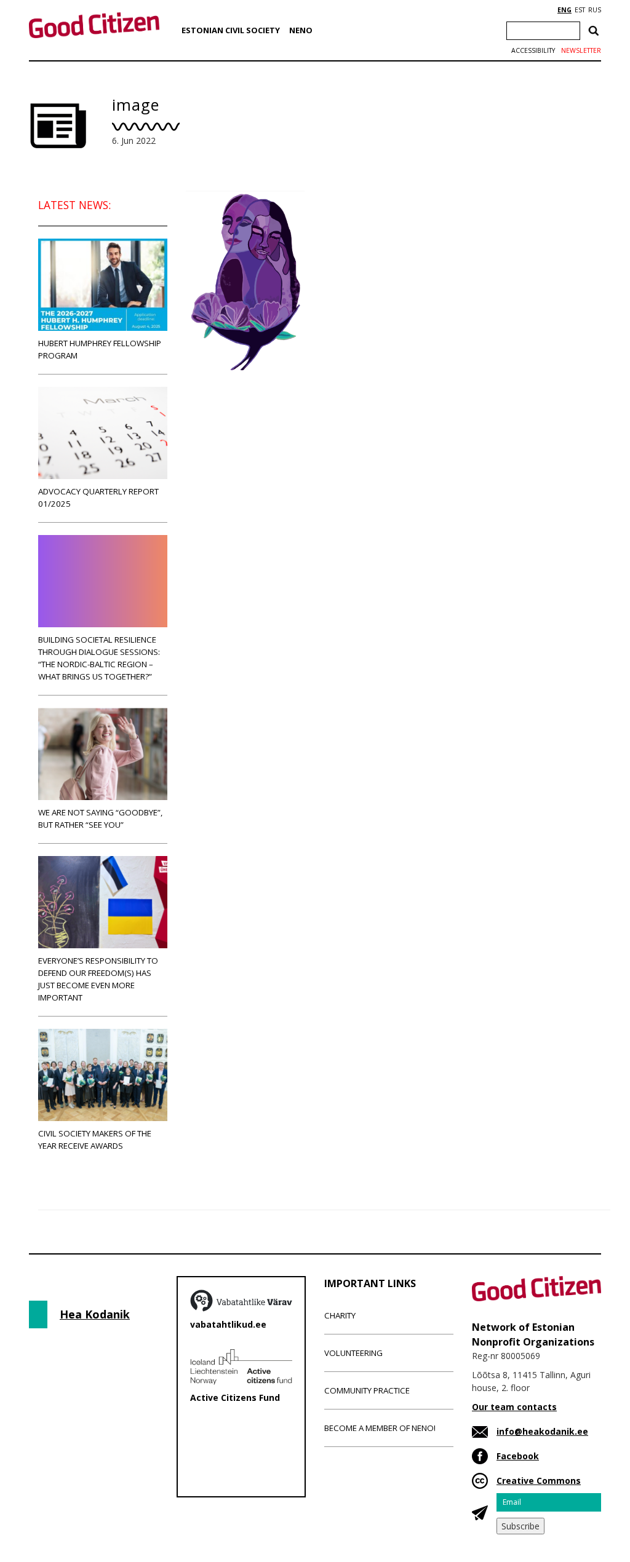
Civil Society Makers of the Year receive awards (94, 1139)
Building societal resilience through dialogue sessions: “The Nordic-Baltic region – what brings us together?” (99, 658)
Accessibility (533, 50)
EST (580, 10)
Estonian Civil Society (230, 30)
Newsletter (581, 50)
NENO (301, 30)
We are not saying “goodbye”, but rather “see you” (100, 818)
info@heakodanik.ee (542, 1431)
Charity (340, 1315)
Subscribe (520, 1526)
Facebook (517, 1456)
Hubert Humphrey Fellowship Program (99, 349)
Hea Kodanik (95, 1314)
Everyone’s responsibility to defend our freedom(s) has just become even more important (98, 979)
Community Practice (367, 1390)
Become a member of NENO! (380, 1427)
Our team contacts (514, 1407)
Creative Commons (538, 1480)
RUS (594, 10)
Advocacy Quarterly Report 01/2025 (98, 497)
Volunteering (353, 1352)
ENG (564, 10)
